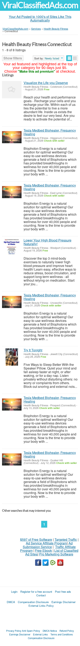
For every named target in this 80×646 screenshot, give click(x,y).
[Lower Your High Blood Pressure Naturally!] (12, 247)
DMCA (11, 602)
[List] (69, 58)
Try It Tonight (33, 350)
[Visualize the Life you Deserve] (12, 89)
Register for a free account (36, 592)
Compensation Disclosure (33, 602)
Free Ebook (43, 550)
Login (14, 592)
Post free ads (63, 592)
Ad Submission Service (48, 545)
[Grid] (75, 58)
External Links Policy (41, 606)
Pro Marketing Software (56, 554)
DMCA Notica (50, 630)
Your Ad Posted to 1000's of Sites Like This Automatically (40, 18)
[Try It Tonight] (12, 357)
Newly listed (52, 58)
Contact (41, 595)
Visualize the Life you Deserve (46, 82)
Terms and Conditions (61, 634)
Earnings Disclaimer (63, 602)
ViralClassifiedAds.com (40, 5)
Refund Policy (66, 630)
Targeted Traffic (66, 539)
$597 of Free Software (36, 539)
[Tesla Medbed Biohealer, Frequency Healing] (12, 137)
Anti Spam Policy (31, 630)
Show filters (12, 58)
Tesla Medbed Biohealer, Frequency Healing (50, 132)
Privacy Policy (13, 630)
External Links (40, 634)
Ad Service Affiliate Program (46, 543)
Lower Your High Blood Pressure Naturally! (47, 242)
